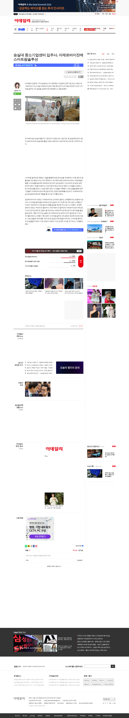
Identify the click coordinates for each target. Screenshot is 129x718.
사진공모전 (110, 680)
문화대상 (86, 680)
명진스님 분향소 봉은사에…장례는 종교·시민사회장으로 (94, 641)
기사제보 (97, 715)
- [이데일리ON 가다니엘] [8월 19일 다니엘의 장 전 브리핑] (63, 685)
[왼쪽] (48, 383)
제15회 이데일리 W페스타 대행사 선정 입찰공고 (36, 666)
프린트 (19, 104)
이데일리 (31, 21)
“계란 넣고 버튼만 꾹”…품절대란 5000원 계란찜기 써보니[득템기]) (43, 362)
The (112, 28)
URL (19, 108)
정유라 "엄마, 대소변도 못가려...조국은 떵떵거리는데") (40, 370)
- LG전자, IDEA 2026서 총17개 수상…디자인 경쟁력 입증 (29, 685)
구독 (103, 14)
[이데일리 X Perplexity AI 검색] (48, 65)
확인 (113, 666)
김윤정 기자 (17, 90)
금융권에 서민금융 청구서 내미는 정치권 (89, 638)
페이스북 (15, 101)
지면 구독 (81, 326)
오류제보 (90, 715)
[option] (49, 14)
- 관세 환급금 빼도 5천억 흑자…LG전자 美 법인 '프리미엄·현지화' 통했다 (30, 682)
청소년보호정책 (58, 715)
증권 (108, 54)
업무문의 (40, 715)
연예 (113, 54)
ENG (98, 14)
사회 (32, 29)
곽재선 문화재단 (108, 684)
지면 (106, 14)
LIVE (15, 14)
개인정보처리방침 (107, 715)
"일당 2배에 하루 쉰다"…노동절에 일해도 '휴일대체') (40, 373)
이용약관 (47, 715)
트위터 (19, 101)
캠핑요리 (86, 684)
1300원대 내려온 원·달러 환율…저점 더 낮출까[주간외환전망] (95, 644)
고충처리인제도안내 (72, 715)
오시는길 (32, 715)
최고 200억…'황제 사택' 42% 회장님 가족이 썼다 (91, 650)
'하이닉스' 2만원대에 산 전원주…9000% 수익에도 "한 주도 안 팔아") (44, 365)
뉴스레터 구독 (74, 326)
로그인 (113, 14)
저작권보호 (82, 715)
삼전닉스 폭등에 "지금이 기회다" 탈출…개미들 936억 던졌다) (42, 368)
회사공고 (25, 715)
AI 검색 (21, 29)
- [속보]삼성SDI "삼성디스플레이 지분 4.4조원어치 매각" (28, 679)
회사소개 (17, 715)
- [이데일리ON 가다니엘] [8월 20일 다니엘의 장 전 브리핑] (63, 682)
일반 (80, 29)
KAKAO (15, 108)
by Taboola (20, 338)
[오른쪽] (49, 383)
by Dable (21, 409)
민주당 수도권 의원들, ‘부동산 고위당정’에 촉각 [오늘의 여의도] (96, 635)
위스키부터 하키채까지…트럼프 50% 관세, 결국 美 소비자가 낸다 (97, 647)
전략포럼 (94, 680)
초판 (110, 14)
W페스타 (101, 680)
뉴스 (103, 54)
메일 (15, 104)
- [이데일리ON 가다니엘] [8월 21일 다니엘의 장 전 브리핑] (63, 679)
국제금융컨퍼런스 (97, 684)
